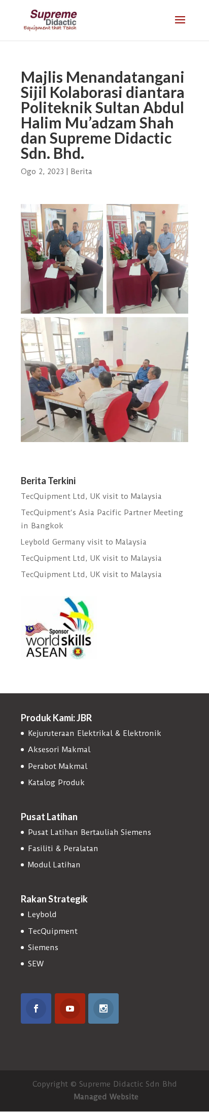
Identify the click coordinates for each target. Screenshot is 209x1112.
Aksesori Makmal (59, 749)
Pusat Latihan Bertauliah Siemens (89, 832)
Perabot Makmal (57, 766)
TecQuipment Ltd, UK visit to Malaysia (91, 496)
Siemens (43, 947)
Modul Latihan (54, 864)
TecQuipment (53, 931)
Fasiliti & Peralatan (63, 848)
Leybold (42, 914)
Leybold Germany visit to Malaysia (84, 542)
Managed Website (106, 1096)
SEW (36, 963)
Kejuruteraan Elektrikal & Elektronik (94, 733)
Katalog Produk (56, 782)
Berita (81, 171)
